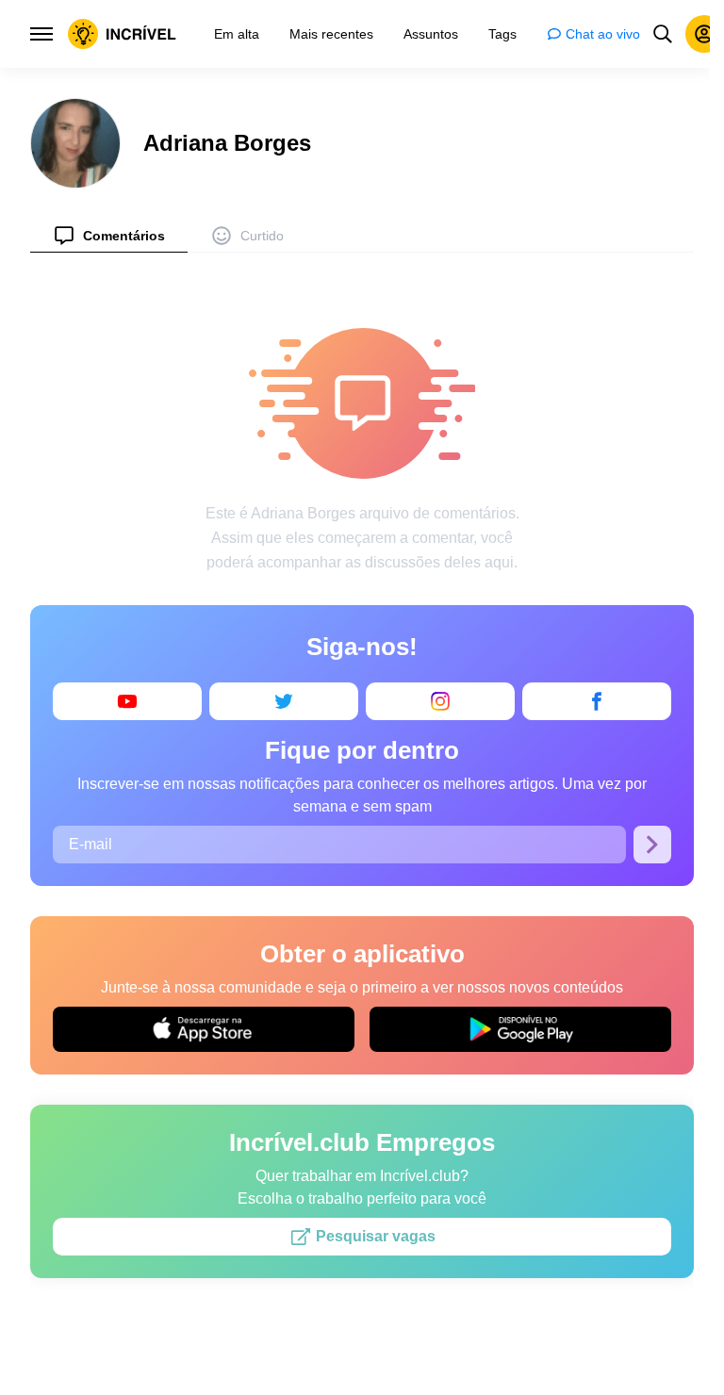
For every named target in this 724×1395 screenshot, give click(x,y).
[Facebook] (596, 701)
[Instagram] (440, 701)
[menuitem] (109, 235)
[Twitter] (283, 701)
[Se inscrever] (652, 844)
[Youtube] (127, 701)
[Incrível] (122, 34)
